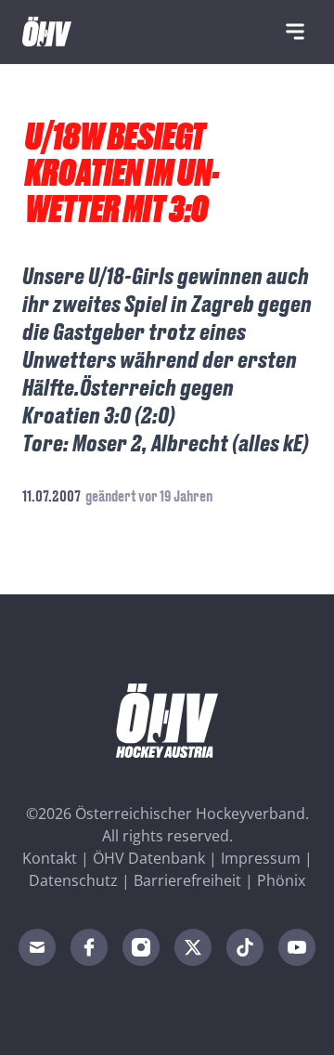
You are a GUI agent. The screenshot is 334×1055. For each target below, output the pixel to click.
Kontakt (49, 858)
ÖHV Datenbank (149, 858)
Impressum (261, 858)
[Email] (37, 947)
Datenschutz (73, 880)
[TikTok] (244, 947)
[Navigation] (295, 31)
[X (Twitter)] (193, 947)
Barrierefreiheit (187, 880)
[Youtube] (296, 947)
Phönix (281, 880)
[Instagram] (141, 947)
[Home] (46, 31)
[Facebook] (89, 947)
